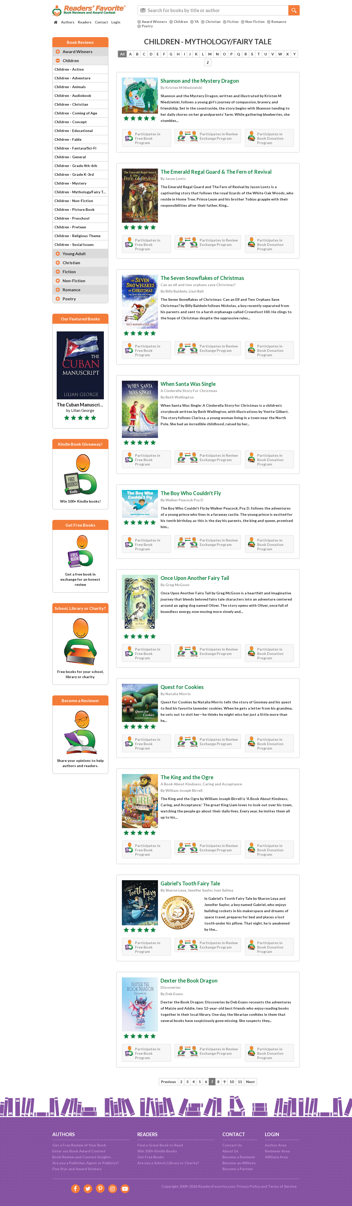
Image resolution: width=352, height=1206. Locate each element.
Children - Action (69, 69)
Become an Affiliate (239, 1163)
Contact (101, 22)
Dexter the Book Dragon (189, 980)
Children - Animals (70, 87)
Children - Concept (70, 122)
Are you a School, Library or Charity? (168, 1163)
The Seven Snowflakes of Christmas (202, 278)
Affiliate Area (276, 1157)
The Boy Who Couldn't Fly (191, 493)
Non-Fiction (255, 22)
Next (250, 1081)
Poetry (147, 26)
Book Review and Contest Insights (81, 1157)
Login (115, 22)
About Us (230, 1151)
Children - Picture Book (74, 209)
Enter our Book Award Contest (79, 1151)
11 (240, 1081)
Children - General (70, 157)
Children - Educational (73, 130)
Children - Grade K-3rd (74, 174)
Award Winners (154, 22)
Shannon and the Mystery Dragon (200, 81)
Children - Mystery (70, 183)
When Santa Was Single (188, 384)
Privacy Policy (248, 1186)
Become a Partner (237, 1169)
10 (232, 1081)
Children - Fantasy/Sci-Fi (75, 148)
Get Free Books (150, 1157)
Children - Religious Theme (77, 236)
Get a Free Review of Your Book (79, 1145)
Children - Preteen (70, 227)
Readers (84, 22)
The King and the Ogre (187, 777)
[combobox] (218, 10)
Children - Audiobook (72, 95)
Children (181, 22)
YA (197, 22)
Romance (278, 22)
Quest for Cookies (182, 687)
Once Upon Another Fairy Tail (195, 578)
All (122, 54)
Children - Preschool (71, 218)
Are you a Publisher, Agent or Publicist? (85, 1163)
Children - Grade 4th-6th (75, 165)
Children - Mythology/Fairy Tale (81, 192)
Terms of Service (282, 1186)
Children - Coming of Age (75, 113)
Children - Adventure (72, 78)
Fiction (233, 22)
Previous (168, 1081)
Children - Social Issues (74, 244)
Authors (67, 22)
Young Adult (74, 253)
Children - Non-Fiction (73, 200)
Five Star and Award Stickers (77, 1169)
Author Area (275, 1145)
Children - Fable (67, 139)
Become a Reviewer (238, 1157)
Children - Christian (71, 104)
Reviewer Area (277, 1151)
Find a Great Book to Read (160, 1145)
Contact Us (232, 1145)
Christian (213, 22)
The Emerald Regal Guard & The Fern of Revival (216, 172)
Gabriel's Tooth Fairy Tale (190, 883)
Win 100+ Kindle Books (157, 1151)
